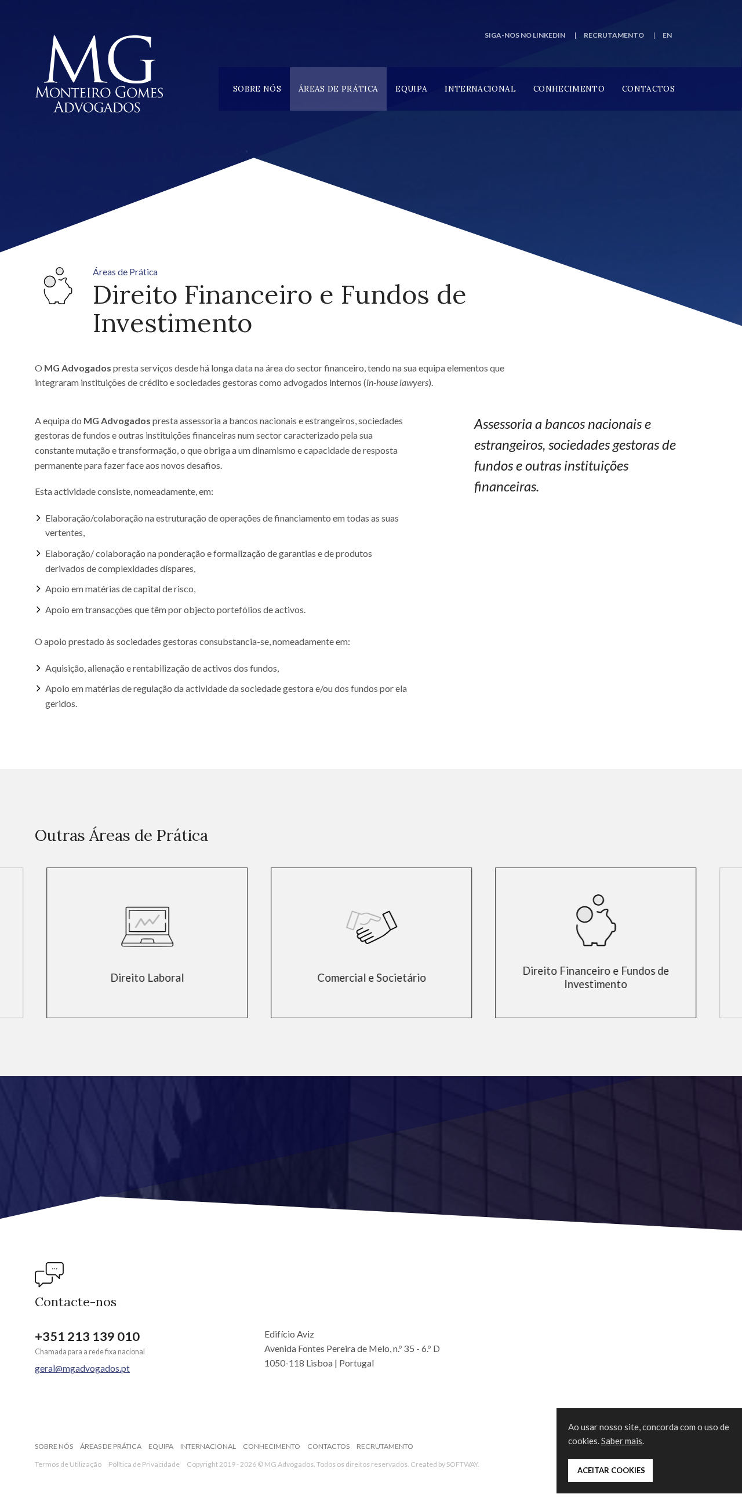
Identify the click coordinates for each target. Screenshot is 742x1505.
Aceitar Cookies (610, 1470)
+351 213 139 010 (87, 1336)
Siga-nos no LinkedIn (525, 35)
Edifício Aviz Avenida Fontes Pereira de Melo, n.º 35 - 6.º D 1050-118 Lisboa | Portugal (352, 1348)
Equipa (411, 88)
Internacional (480, 88)
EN (667, 35)
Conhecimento (569, 88)
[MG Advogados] (99, 73)
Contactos (648, 88)
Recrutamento (614, 35)
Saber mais (621, 1440)
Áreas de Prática (338, 88)
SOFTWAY (462, 1464)
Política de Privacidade (144, 1464)
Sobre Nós (257, 88)
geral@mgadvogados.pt (82, 1367)
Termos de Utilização (68, 1464)
